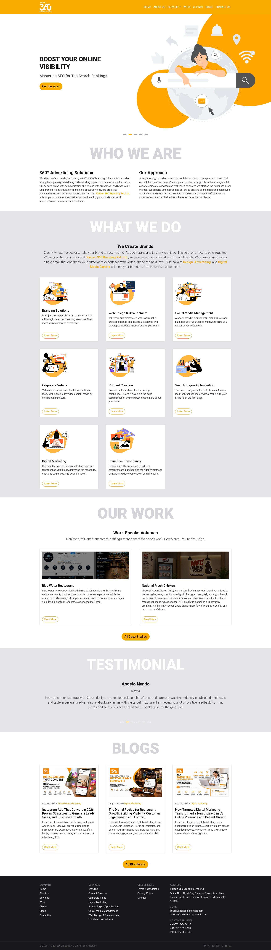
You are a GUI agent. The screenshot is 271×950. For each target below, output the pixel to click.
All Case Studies (135, 636)
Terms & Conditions (148, 888)
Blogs (209, 7)
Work (187, 7)
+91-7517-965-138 (180, 924)
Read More (50, 619)
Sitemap (141, 897)
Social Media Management (103, 910)
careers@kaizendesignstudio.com (188, 914)
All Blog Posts (135, 864)
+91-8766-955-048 (180, 932)
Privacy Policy (145, 893)
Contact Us (223, 7)
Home (147, 7)
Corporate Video (97, 897)
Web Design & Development (104, 915)
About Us (159, 7)
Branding (93, 888)
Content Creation (97, 893)
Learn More (50, 335)
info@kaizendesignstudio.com (186, 910)
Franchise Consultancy (100, 919)
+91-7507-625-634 (180, 928)
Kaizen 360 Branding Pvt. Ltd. (113, 193)
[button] (125, 134)
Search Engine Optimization (103, 906)
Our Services (51, 86)
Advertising (202, 262)
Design (188, 262)
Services (173, 7)
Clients (198, 7)
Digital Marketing (97, 902)
